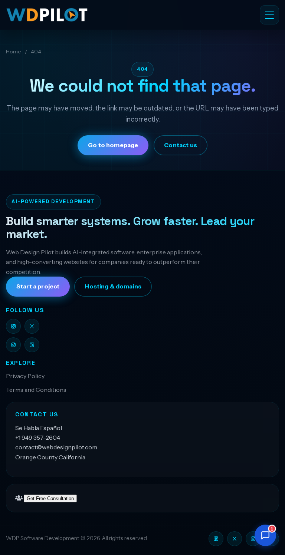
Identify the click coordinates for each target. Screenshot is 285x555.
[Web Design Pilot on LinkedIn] (31, 344)
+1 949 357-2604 (37, 437)
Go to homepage (113, 145)
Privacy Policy (25, 376)
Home (13, 51)
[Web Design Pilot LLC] (87, 15)
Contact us (180, 145)
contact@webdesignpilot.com (56, 447)
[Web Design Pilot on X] (31, 326)
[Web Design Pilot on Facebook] (13, 326)
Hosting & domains (113, 286)
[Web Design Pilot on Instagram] (13, 344)
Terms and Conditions (36, 389)
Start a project (37, 286)
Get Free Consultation (50, 498)
